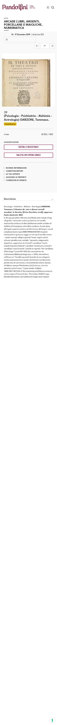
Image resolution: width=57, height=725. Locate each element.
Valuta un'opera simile (28, 155)
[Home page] (19, 7)
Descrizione (10, 199)
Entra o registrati (28, 147)
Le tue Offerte (13, 174)
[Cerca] (52, 7)
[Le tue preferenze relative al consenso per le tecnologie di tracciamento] (52, 720)
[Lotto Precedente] (37, 46)
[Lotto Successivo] (52, 46)
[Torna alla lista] (20, 39)
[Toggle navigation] (48, 7)
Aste (6, 18)
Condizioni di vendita (16, 180)
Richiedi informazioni (16, 168)
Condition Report (14, 171)
